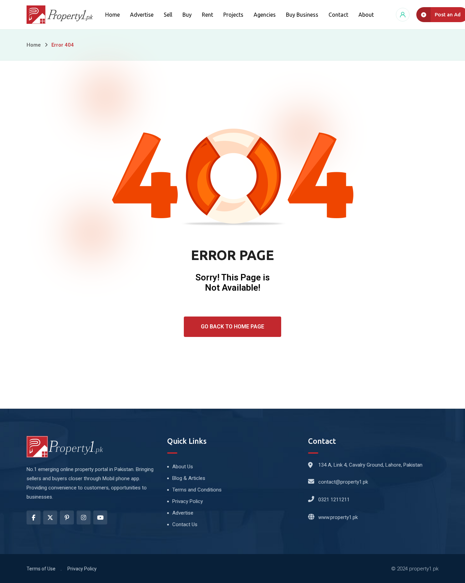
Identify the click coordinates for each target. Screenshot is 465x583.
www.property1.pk (338, 517)
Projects (233, 15)
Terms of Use (41, 568)
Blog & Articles (188, 478)
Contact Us (184, 524)
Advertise (142, 15)
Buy (187, 15)
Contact (338, 15)
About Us (182, 467)
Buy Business (302, 15)
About (366, 15)
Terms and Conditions (197, 490)
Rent (207, 15)
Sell (168, 15)
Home (112, 15)
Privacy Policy (187, 501)
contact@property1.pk (343, 482)
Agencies (265, 15)
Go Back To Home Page (232, 326)
